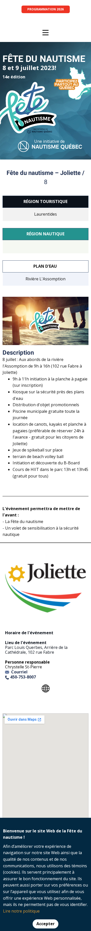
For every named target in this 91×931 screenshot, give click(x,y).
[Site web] (45, 688)
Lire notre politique (21, 911)
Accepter (45, 923)
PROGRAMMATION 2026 (45, 9)
